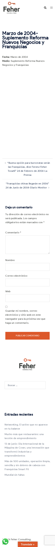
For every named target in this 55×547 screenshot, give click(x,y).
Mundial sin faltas (14, 474)
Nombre (10, 260)
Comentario (13, 232)
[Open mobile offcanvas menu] (51, 8)
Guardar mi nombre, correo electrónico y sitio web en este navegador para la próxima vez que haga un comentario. (25, 316)
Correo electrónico (16, 275)
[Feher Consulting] (11, 7)
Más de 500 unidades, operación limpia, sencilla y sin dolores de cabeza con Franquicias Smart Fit (27, 465)
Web (8, 291)
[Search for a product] (45, 7)
